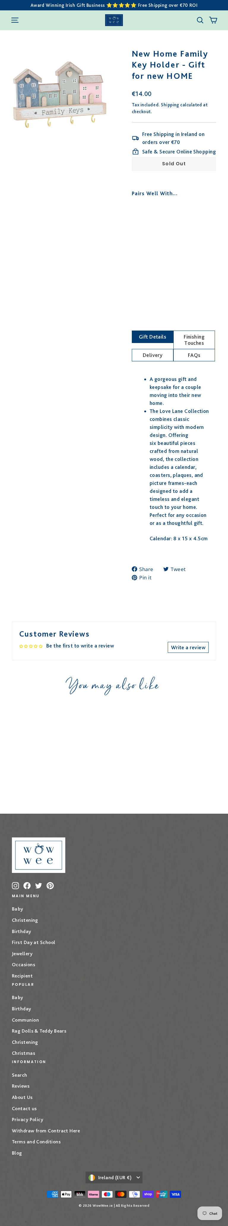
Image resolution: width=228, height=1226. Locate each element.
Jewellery (22, 953)
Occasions (23, 964)
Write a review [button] (188, 647)
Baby (17, 909)
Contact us (24, 1108)
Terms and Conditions (36, 1142)
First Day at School (34, 942)
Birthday (21, 931)
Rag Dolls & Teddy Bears (39, 1031)
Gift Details (152, 337)
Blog (17, 1153)
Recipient (22, 976)
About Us (22, 1097)
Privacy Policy (27, 1119)
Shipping (170, 105)
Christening (25, 920)
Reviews (20, 1086)
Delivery (153, 355)
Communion (25, 1020)
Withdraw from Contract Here (46, 1131)
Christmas (23, 1053)
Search (19, 1075)
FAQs (194, 355)
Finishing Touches (194, 340)
